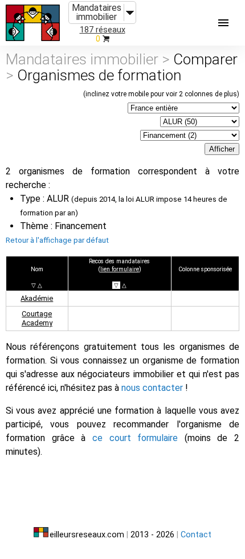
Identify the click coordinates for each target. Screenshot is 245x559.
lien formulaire (119, 269)
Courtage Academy (37, 318)
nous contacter (152, 387)
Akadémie (37, 298)
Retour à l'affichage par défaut (57, 239)
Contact (196, 535)
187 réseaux (102, 30)
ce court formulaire (135, 437)
